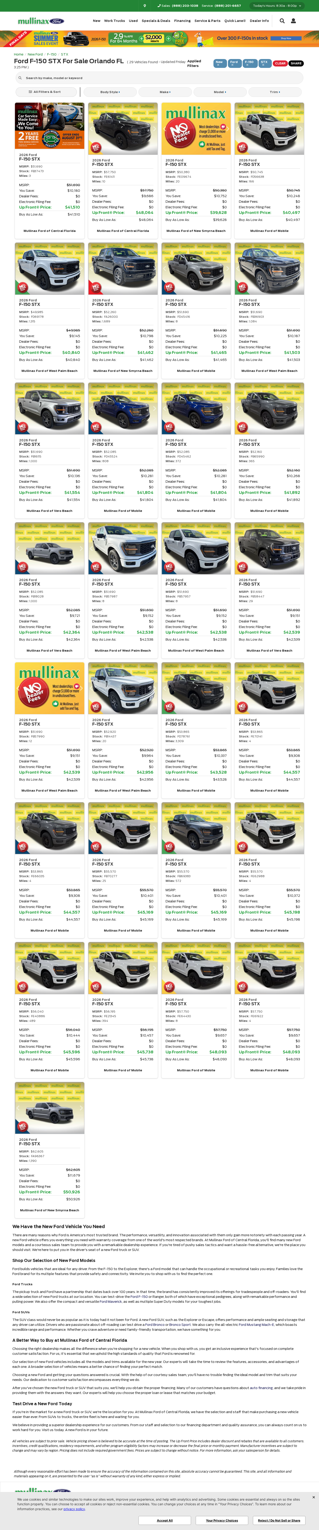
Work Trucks (114, 21)
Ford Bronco (155, 1325)
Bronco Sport (180, 1325)
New (96, 21)
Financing (182, 21)
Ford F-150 (139, 1297)
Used (133, 21)
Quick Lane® (235, 21)
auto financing (261, 1388)
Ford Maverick (111, 1301)
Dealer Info (259, 21)
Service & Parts (207, 21)
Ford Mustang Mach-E (256, 1325)
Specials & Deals (156, 21)
